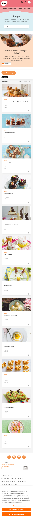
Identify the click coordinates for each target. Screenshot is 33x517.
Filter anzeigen (10, 73)
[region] (16, 501)
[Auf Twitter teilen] (14, 457)
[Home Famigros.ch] (4, 3)
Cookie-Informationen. (19, 505)
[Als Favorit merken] (28, 110)
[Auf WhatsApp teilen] (19, 457)
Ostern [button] (4, 77)
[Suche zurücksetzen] (26, 26)
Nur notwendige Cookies (16, 509)
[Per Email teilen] (24, 457)
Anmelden (7, 63)
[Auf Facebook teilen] (9, 457)
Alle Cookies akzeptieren (16, 514)
